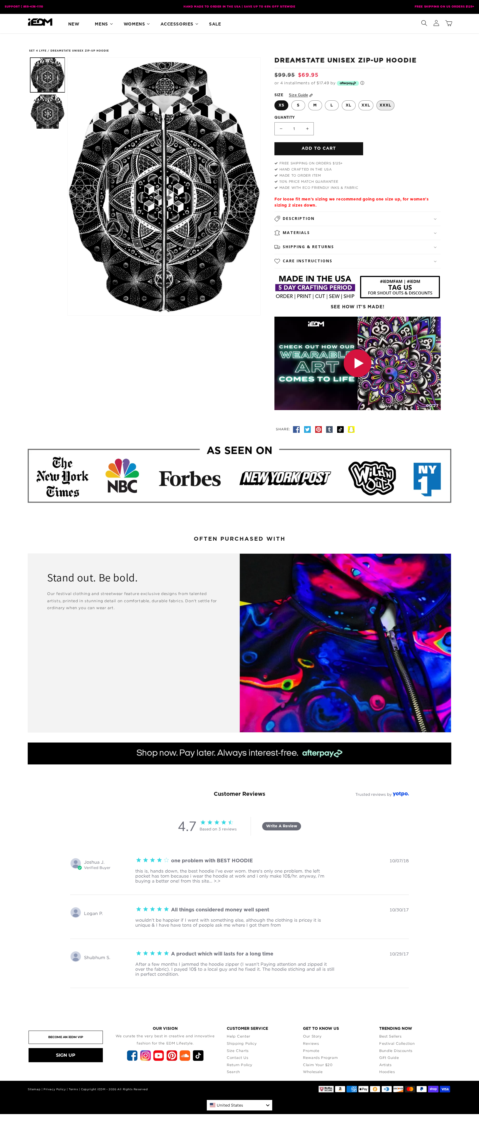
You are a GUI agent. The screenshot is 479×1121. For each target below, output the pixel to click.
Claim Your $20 (317, 1065)
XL (348, 105)
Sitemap (34, 1089)
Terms (73, 1089)
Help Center (238, 1036)
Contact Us (237, 1057)
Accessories (176, 24)
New (74, 24)
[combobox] (239, 1105)
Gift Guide (389, 1057)
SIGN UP (65, 1055)
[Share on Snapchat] (351, 429)
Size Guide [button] (298, 95)
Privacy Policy (55, 1089)
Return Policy (240, 1065)
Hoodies (387, 1072)
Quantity (284, 118)
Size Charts (238, 1051)
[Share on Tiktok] (341, 429)
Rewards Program (320, 1057)
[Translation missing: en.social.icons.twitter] (308, 429)
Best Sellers (390, 1036)
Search (233, 1072)
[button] (424, 22)
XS (281, 105)
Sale (215, 24)
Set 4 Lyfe (38, 51)
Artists (385, 1065)
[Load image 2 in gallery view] (47, 111)
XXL (365, 105)
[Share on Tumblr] (330, 429)
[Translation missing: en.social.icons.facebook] (297, 429)
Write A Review (281, 826)
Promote (311, 1051)
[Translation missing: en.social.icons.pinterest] (319, 429)
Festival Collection (397, 1043)
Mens (101, 24)
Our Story (312, 1036)
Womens (134, 24)
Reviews (311, 1043)
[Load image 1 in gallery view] (47, 75)
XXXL (385, 105)
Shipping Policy (242, 1043)
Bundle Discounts (395, 1051)
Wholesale (313, 1072)
